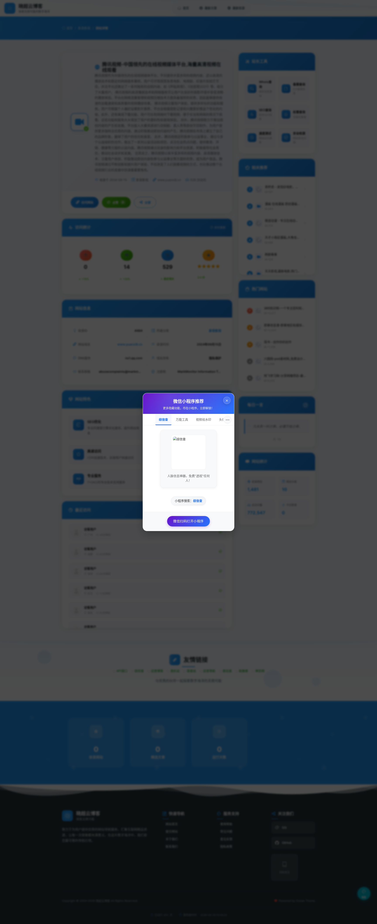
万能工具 (182, 419)
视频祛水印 (203, 419)
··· (228, 419)
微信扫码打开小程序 (188, 521)
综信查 (163, 419)
